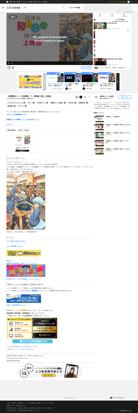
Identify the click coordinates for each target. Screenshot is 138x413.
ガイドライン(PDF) (48, 403)
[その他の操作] (88, 97)
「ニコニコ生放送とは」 (26, 346)
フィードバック (118, 398)
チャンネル (24, 1)
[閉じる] (132, 12)
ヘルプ (26, 403)
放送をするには (21, 405)
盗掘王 (70, 88)
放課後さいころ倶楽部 (107, 96)
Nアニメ (39, 1)
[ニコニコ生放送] (13, 8)
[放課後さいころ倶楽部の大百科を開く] (65, 103)
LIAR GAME (88, 88)
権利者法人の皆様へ (11, 408)
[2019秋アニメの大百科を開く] (47, 103)
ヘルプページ (24, 349)
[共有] (84, 97)
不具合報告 (20, 403)
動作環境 (32, 403)
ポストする (80, 97)
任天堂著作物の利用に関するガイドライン (29, 410)
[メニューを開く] (3, 8)
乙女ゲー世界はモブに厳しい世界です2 (108, 88)
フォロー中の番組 (74, 7)
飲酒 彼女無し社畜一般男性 (114, 59)
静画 (14, 1)
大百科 (30, 1)
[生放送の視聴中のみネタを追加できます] (9, 67)
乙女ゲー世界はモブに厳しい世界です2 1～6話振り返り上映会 (107, 85)
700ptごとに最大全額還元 (123, 12)
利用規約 (38, 403)
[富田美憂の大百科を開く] (14, 106)
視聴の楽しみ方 (10, 405)
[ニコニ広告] (13, 67)
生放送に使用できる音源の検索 (27, 408)
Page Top (69, 397)
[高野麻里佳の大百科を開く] (87, 103)
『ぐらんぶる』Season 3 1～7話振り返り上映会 (55, 85)
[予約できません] (76, 97)
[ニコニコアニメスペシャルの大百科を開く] (24, 103)
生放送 (18, 1)
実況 (34, 1)
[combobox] (44, 7)
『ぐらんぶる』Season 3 (57, 88)
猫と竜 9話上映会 (112, 23)
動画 (11, 1)
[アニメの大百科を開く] (33, 103)
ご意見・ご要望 (10, 403)
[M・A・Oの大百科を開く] (25, 106)
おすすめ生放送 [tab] (120, 19)
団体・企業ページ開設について (46, 408)
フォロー (126, 97)
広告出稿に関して (11, 410)
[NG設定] (94, 19)
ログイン (112, 1)
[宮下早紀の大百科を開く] (75, 103)
